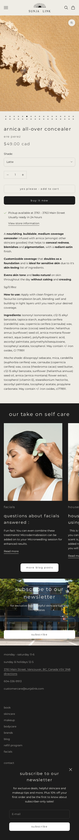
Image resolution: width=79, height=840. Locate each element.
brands (8, 732)
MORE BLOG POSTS (39, 567)
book (7, 707)
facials (9, 507)
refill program (13, 745)
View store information (23, 223)
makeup (9, 720)
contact (9, 763)
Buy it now (39, 200)
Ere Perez (12, 136)
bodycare (10, 726)
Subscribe (39, 826)
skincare (9, 714)
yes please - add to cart (39, 188)
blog (7, 739)
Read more (11, 551)
